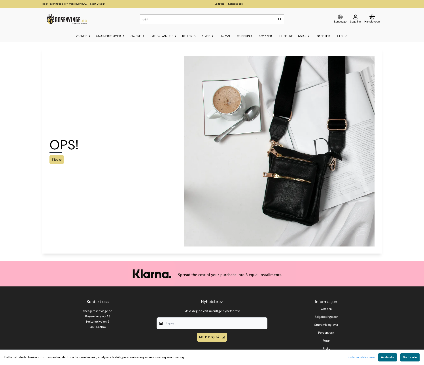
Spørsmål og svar (326, 325)
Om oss (326, 309)
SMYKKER (265, 36)
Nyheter (323, 36)
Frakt (326, 348)
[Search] (279, 19)
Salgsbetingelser (326, 317)
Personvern (326, 333)
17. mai (225, 36)
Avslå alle (387, 357)
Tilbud (341, 36)
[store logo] (66, 19)
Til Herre (286, 36)
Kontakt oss (235, 4)
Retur (326, 340)
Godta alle (410, 357)
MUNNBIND (244, 36)
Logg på (220, 4)
